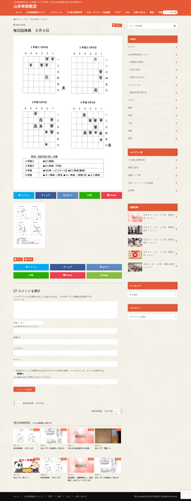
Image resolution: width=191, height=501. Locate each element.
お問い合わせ (139, 12)
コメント (18, 299)
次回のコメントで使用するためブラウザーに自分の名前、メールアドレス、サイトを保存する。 (61, 370)
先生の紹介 (135, 69)
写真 (160, 12)
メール (17, 348)
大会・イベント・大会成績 (98, 12)
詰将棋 (29, 259)
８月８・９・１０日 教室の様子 (159, 265)
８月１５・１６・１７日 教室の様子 (159, 241)
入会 (127, 12)
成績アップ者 (134, 175)
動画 (152, 12)
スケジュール (56, 12)
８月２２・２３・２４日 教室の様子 (159, 229)
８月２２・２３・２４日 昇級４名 (159, 216)
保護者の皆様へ (137, 62)
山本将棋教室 (25, 6)
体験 (130, 130)
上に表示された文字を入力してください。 (33, 377)
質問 (130, 138)
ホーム (19, 12)
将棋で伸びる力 (137, 77)
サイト (16, 359)
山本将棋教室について (36, 12)
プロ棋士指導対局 (74, 12)
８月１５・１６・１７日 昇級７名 (159, 253)
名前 (16, 337)
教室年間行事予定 (138, 92)
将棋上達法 (133, 167)
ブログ (118, 12)
